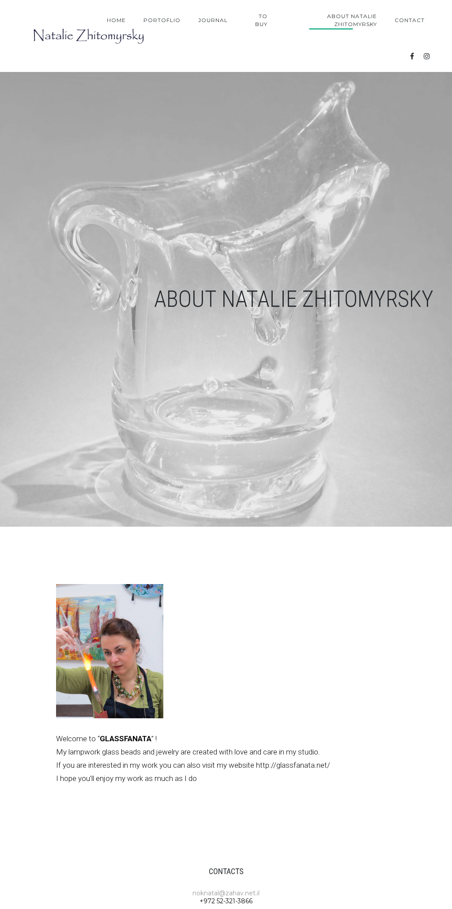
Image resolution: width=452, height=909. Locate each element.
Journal (213, 20)
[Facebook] (411, 56)
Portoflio (162, 20)
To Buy (261, 20)
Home (116, 20)
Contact (410, 20)
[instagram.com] (426, 56)
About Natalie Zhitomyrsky (352, 20)
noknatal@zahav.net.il (226, 893)
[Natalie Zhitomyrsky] (89, 36)
